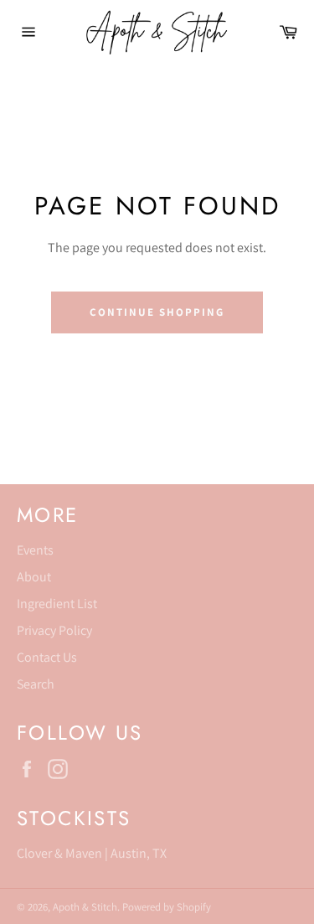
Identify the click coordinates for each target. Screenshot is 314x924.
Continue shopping (157, 312)
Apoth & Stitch (85, 907)
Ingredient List (57, 603)
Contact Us (47, 657)
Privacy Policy (54, 630)
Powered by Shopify (166, 907)
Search (35, 684)
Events (35, 550)
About (34, 577)
